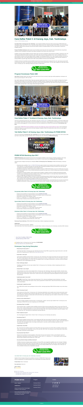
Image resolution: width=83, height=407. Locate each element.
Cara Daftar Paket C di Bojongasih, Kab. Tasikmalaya (24, 373)
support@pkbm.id (55, 385)
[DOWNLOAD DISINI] (43, 203)
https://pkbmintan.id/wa (21, 243)
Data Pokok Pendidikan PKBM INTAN (24, 237)
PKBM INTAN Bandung (33, 179)
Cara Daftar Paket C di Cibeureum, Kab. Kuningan (23, 374)
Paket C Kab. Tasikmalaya (20, 371)
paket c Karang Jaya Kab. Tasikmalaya (32, 372)
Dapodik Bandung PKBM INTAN (22, 238)
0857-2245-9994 (55, 386)
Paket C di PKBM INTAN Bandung (34, 165)
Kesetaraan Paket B (37, 385)
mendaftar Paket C (44, 120)
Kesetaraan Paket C (37, 387)
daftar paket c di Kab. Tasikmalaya (21, 372)
